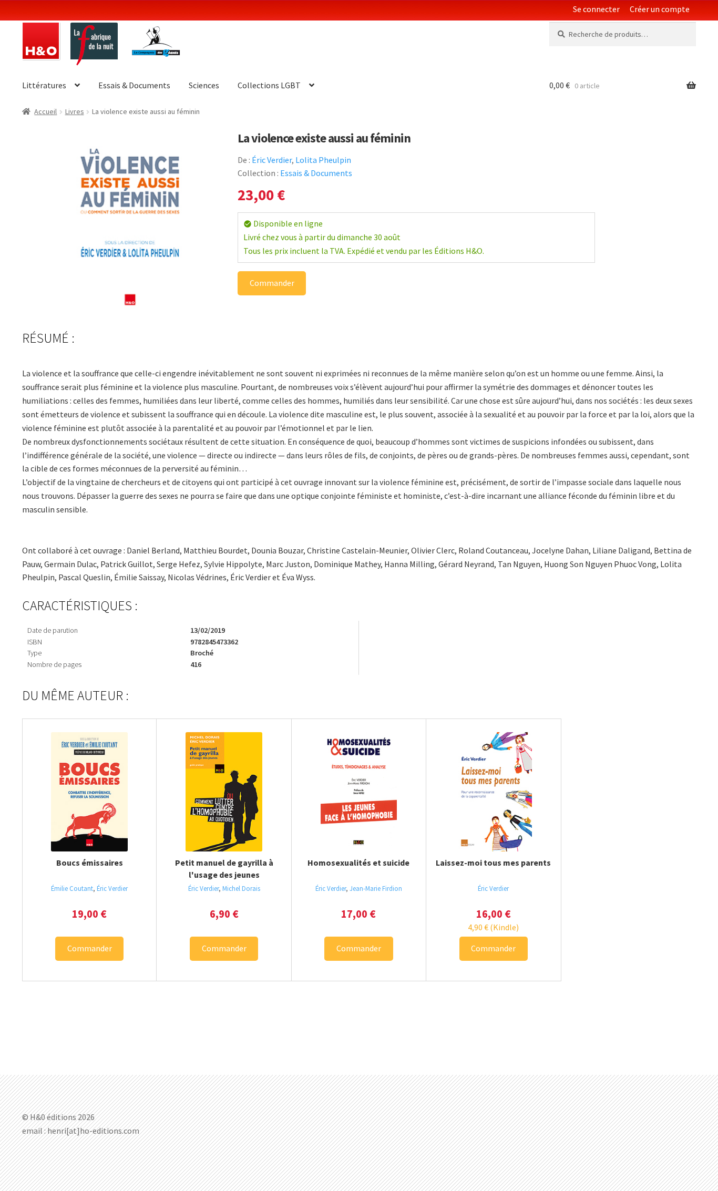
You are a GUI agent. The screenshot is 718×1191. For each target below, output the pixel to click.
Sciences (204, 85)
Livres (74, 111)
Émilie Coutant (72, 888)
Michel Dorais (241, 888)
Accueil (45, 111)
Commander (272, 283)
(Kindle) (493, 927)
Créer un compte (660, 9)
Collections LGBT (269, 85)
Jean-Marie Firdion (376, 888)
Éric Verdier (272, 160)
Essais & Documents (134, 85)
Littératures (44, 85)
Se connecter (596, 9)
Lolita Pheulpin (323, 160)
